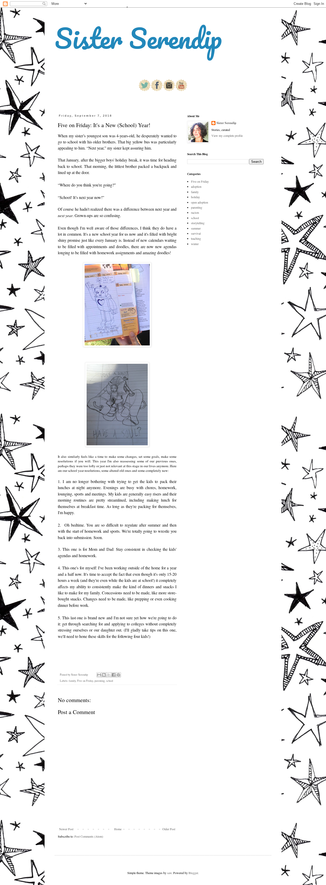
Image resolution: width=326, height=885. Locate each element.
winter (195, 244)
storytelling (198, 223)
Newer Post (66, 829)
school (109, 680)
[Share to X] (108, 674)
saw (169, 873)
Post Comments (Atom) (88, 836)
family (72, 680)
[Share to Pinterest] (118, 674)
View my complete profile (227, 135)
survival (196, 233)
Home (117, 829)
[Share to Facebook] (113, 674)
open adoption (199, 202)
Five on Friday (85, 680)
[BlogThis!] (103, 674)
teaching (196, 238)
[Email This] (99, 674)
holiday (195, 197)
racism (195, 212)
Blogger (193, 873)
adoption (196, 186)
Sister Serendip (138, 38)
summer (196, 228)
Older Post (168, 829)
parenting (99, 680)
